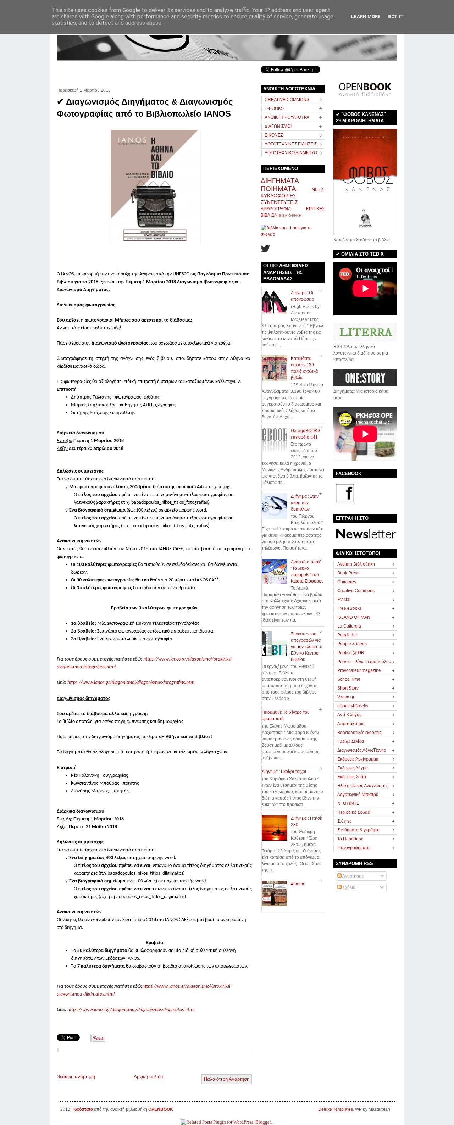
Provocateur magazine (359, 670)
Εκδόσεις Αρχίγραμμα (357, 759)
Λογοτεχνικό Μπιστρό (357, 794)
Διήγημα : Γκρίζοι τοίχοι (284, 771)
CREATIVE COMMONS (287, 99)
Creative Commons (356, 590)
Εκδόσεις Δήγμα (352, 767)
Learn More (366, 16)
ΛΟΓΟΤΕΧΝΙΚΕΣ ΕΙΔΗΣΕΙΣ (291, 143)
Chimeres (346, 581)
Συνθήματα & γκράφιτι (358, 830)
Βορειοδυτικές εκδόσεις (359, 732)
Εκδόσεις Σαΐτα (351, 776)
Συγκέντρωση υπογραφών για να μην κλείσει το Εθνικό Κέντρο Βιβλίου (306, 646)
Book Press (348, 572)
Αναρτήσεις (353, 876)
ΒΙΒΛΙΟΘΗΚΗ (290, 215)
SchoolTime (348, 679)
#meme (298, 883)
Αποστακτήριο (351, 723)
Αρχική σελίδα (148, 1076)
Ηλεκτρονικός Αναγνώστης (362, 785)
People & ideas (352, 643)
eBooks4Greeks (352, 705)
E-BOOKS (274, 108)
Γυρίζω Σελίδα (350, 741)
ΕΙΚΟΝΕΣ (274, 135)
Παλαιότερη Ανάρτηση (226, 1079)
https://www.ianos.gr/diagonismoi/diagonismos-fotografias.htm (130, 682)
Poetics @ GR (350, 652)
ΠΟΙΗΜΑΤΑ (278, 189)
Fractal (343, 599)
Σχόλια (348, 887)
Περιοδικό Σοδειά (353, 812)
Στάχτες (344, 821)
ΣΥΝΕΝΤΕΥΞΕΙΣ (279, 202)
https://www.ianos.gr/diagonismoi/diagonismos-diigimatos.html (130, 1010)
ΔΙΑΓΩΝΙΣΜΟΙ (278, 126)
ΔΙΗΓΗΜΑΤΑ (280, 180)
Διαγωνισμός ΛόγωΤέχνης (361, 750)
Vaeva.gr (345, 697)
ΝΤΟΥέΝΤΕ (348, 803)
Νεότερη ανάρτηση (76, 1076)
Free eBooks (349, 608)
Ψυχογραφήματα (353, 847)
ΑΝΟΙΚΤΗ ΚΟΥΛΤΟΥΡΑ (287, 117)
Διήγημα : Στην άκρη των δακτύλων (305, 503)
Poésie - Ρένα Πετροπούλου (364, 661)
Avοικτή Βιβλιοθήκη (356, 564)
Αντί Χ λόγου (349, 714)
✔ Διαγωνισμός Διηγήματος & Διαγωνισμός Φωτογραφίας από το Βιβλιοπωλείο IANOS (145, 107)
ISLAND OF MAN (353, 617)
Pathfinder (347, 635)
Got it (396, 16)
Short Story (348, 688)
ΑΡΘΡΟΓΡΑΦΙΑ (276, 208)
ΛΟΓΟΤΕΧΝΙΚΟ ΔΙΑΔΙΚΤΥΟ (291, 152)
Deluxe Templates (335, 1109)
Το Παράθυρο (350, 838)
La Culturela (349, 626)
